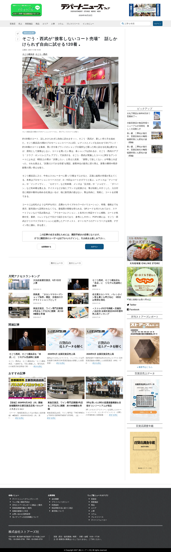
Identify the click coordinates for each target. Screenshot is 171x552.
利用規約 (55, 505)
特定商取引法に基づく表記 (62, 508)
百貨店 (12, 23)
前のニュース (57, 263)
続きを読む (38, 366)
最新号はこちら (145, 366)
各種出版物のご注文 (20, 511)
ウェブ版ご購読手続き (21, 502)
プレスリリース (73, 23)
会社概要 (55, 499)
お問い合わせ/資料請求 (21, 514)
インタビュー (88, 23)
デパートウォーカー (99, 520)
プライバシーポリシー (60, 502)
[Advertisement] (144, 66)
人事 (53, 23)
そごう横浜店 (28, 54)
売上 (20, 23)
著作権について (58, 511)
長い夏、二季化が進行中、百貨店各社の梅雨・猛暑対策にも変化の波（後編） (138, 138)
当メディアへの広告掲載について (25, 517)
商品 (37, 23)
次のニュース (75, 263)
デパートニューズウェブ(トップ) (25, 499)
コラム (60, 23)
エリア (45, 23)
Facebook (134, 309)
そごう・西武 (41, 54)
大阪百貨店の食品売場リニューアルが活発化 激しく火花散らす (138, 125)
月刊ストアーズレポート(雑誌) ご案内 (27, 505)
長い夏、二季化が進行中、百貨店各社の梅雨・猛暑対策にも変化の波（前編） (138, 151)
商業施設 (29, 23)
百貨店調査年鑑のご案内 (22, 508)
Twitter (132, 304)
